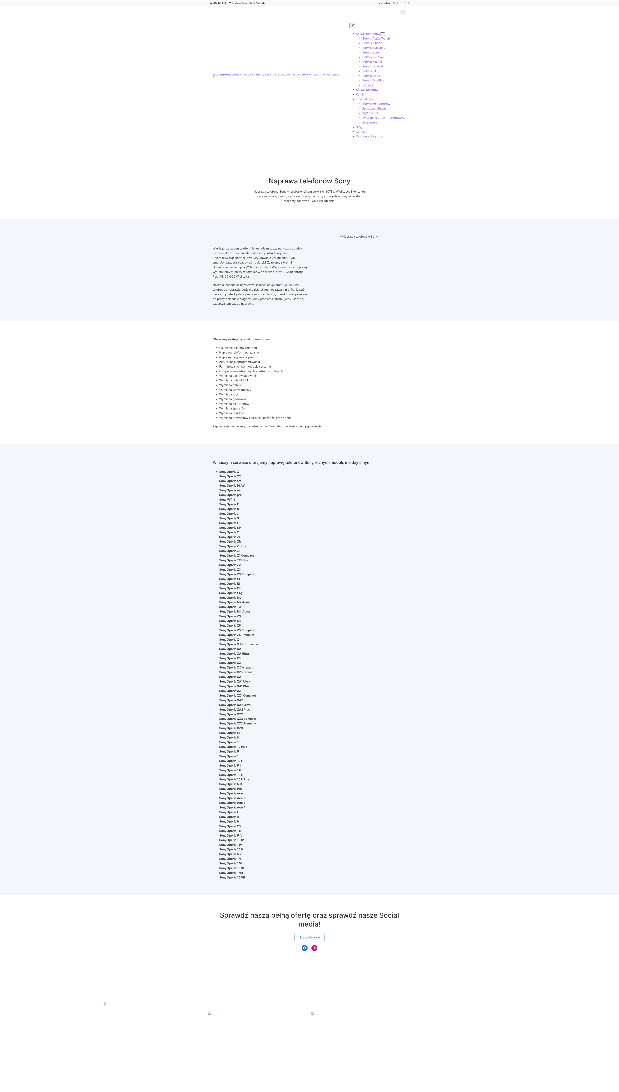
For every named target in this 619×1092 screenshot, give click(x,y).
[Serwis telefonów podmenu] (382, 34)
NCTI (395, 3)
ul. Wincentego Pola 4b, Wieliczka (248, 3)
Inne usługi (384, 3)
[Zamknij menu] (352, 25)
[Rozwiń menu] (403, 12)
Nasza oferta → (309, 937)
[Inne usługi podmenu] (373, 99)
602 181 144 (219, 2)
